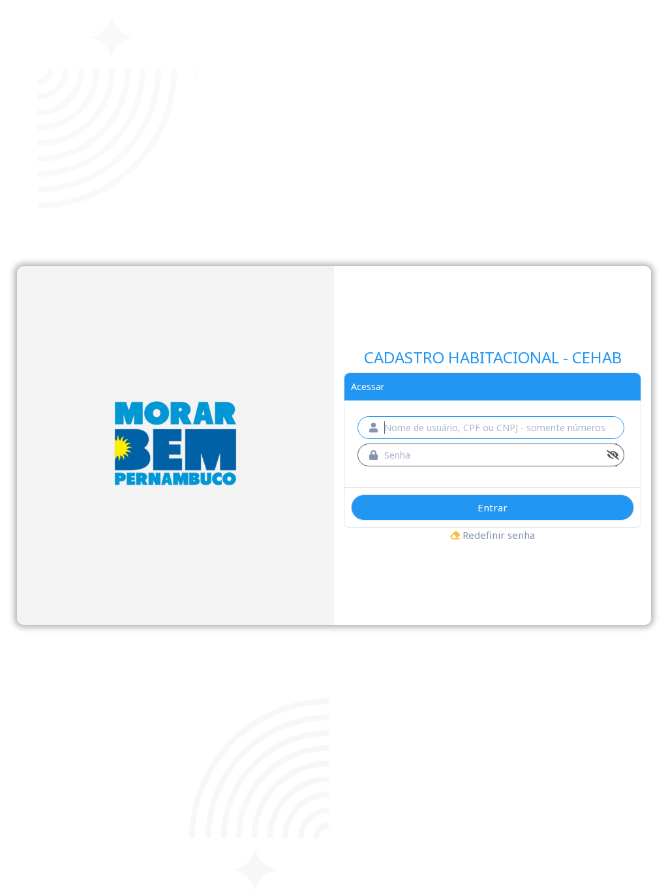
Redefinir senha (497, 534)
